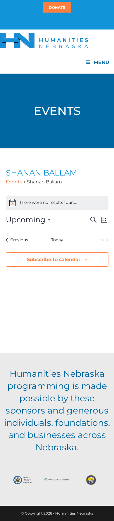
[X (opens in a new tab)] (53, 20)
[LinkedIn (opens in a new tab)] (59, 20)
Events (14, 182)
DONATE (57, 7)
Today (57, 239)
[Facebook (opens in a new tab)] (56, 20)
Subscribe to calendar (53, 259)
